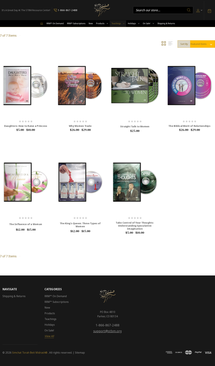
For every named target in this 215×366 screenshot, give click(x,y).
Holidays (132, 23)
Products (100, 23)
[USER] (199, 10)
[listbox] (202, 44)
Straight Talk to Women (134, 126)
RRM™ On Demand (55, 23)
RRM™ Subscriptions (76, 23)
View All (49, 336)
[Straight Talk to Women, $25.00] (135, 85)
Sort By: (184, 44)
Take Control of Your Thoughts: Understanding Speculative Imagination (135, 225)
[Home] (41, 23)
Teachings (116, 23)
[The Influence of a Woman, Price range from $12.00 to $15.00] (26, 182)
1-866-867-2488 (107, 325)
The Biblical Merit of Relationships (189, 125)
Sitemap (80, 352)
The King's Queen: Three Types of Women (80, 225)
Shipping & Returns (166, 23)
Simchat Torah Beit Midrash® (29, 352)
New (91, 23)
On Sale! (146, 23)
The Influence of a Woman (25, 224)
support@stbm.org (107, 331)
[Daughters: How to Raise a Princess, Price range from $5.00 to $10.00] (26, 85)
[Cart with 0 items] (209, 10)
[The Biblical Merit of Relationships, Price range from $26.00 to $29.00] (189, 85)
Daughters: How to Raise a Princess (25, 125)
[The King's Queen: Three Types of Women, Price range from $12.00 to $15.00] (80, 182)
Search (189, 10)
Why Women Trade (80, 125)
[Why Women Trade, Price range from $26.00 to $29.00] (80, 85)
